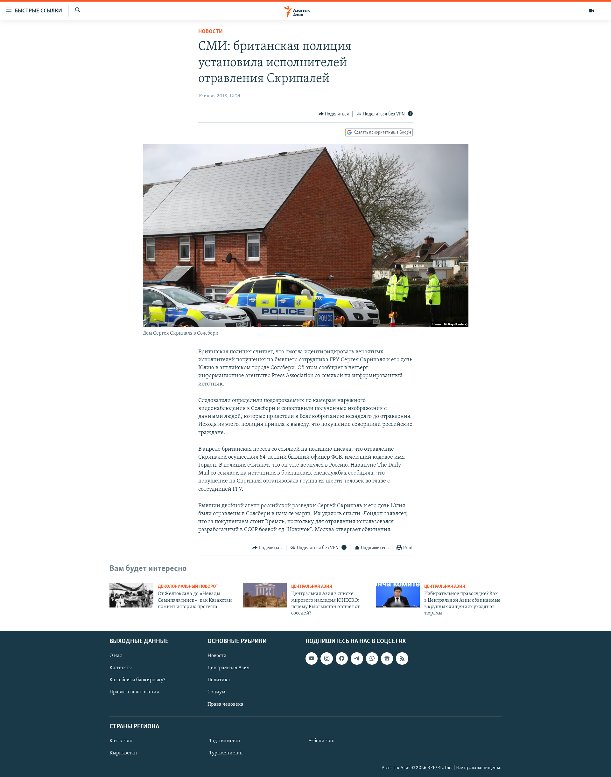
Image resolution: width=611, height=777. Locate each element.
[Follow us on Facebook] (342, 658)
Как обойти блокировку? (137, 680)
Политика (218, 680)
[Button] (334, 114)
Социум (216, 692)
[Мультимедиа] (591, 10)
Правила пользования (134, 692)
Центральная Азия (311, 586)
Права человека (225, 704)
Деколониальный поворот (188, 586)
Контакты (120, 667)
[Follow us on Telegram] (357, 658)
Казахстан (121, 741)
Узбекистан (321, 741)
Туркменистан (226, 753)
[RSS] (402, 658)
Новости (210, 32)
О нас (115, 655)
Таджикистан (224, 741)
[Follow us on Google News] (387, 658)
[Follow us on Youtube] (312, 658)
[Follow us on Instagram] (326, 658)
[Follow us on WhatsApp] (372, 658)
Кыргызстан (123, 753)
